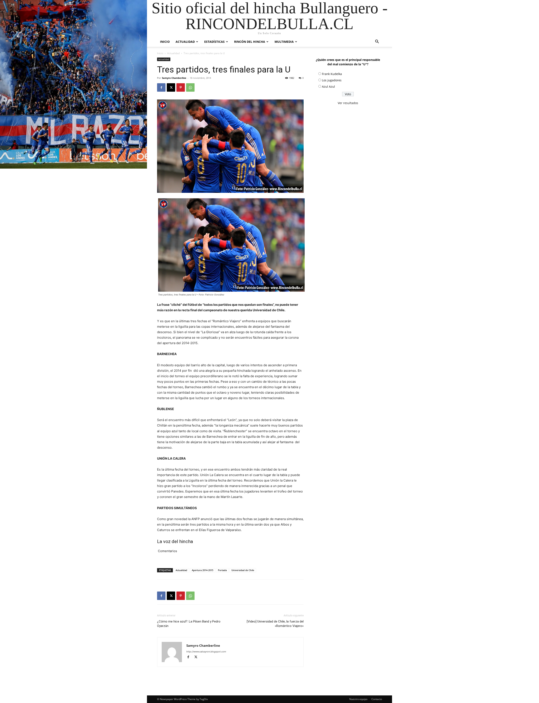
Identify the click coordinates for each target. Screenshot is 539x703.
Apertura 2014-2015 (202, 570)
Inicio (165, 42)
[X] (171, 87)
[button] (377, 42)
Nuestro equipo (358, 699)
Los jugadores (332, 80)
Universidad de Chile (242, 570)
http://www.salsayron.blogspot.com (206, 651)
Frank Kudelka (332, 74)
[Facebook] (161, 87)
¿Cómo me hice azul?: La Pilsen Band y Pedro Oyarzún (188, 624)
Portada (222, 570)
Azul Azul (328, 87)
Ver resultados (348, 103)
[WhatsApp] (190, 87)
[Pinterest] (180, 87)
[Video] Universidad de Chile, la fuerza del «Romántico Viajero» (275, 624)
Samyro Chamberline (174, 77)
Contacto (376, 699)
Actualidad (185, 42)
